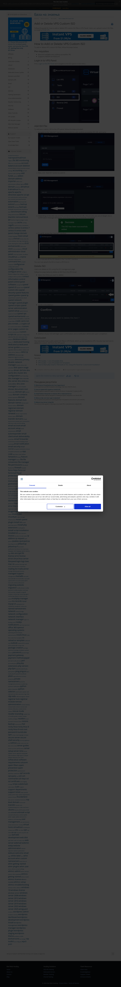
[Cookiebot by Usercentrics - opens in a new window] (92, 479)
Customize (59, 506)
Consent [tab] (32, 485)
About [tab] (89, 485)
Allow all (87, 506)
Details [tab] (60, 485)
